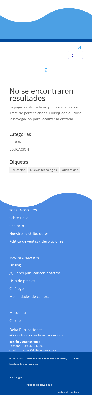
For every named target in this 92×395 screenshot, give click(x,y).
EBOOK (15, 141)
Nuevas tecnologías (43, 170)
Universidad (70, 170)
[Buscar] (78, 55)
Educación (18, 170)
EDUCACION (19, 149)
